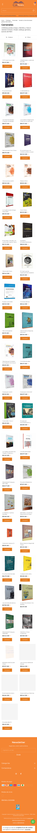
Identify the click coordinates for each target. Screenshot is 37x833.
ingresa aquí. (30, 818)
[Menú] (2, 4)
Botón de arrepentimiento (18, 820)
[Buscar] (33, 10)
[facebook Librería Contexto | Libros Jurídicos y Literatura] (21, 774)
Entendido (27, 829)
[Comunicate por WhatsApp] (33, 822)
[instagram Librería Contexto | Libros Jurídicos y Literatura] (16, 774)
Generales (14, 20)
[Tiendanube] (18, 823)
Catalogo (8, 20)
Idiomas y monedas (8, 800)
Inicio (2, 20)
